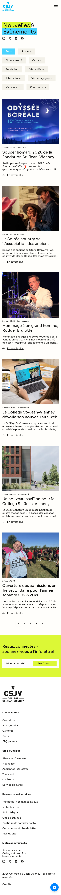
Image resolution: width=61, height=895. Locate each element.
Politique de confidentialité (19, 823)
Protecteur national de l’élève (20, 801)
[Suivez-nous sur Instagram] (3, 38)
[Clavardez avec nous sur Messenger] (54, 887)
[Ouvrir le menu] (56, 7)
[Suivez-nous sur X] (10, 38)
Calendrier (8, 720)
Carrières (7, 730)
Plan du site (9, 833)
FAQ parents (9, 741)
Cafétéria (8, 779)
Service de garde (12, 784)
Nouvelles (8, 763)
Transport (8, 774)
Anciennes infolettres (15, 769)
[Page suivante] (42, 623)
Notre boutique (11, 807)
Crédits (6, 884)
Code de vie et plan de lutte (19, 828)
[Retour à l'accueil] (30, 694)
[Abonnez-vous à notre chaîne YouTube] (22, 38)
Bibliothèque (10, 812)
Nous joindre (10, 725)
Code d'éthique (11, 817)
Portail (6, 736)
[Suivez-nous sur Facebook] (16, 38)
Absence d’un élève (14, 758)
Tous (9, 51)
